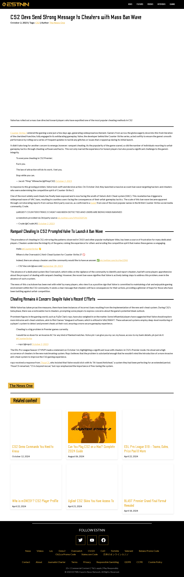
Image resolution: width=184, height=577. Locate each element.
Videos (40, 550)
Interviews (161, 4)
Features (140, 4)
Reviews (150, 4)
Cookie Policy (155, 562)
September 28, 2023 (53, 266)
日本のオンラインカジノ (116, 554)
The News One (57, 22)
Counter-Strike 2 (18, 132)
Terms (74, 562)
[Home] (15, 4)
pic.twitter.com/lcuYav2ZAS (114, 260)
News (130, 4)
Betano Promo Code (149, 550)
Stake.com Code (90, 554)
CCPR (140, 562)
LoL (51, 550)
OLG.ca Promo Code (65, 554)
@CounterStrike (30, 248)
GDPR (127, 562)
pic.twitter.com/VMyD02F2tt (72, 217)
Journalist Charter (57, 562)
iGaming (172, 4)
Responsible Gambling (107, 562)
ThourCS (44, 362)
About (39, 562)
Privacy (87, 562)
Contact (26, 562)
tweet (93, 202)
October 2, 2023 (63, 181)
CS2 (37, 22)
